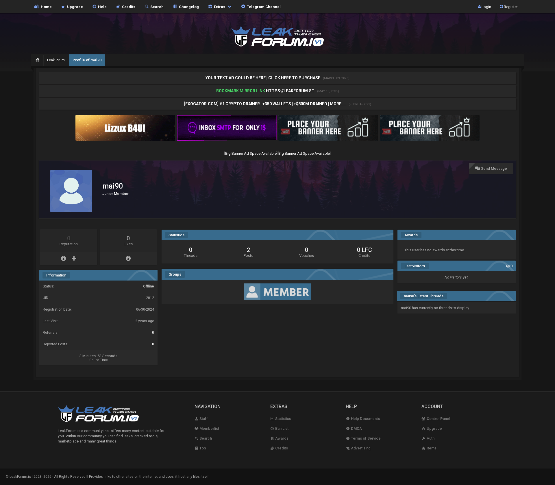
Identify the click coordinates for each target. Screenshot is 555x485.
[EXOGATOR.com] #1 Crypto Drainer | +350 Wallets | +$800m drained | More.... (265, 104)
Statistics (282, 418)
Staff (203, 418)
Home (45, 6)
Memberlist (209, 428)
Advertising (360, 448)
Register (510, 6)
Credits (127, 6)
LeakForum (56, 60)
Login (486, 6)
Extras (219, 6)
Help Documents (365, 418)
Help (101, 6)
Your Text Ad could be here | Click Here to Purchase (263, 77)
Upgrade (434, 428)
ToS (202, 448)
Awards (281, 438)
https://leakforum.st (290, 90)
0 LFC (364, 249)
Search (156, 6)
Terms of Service (365, 438)
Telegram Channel (263, 6)
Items (431, 448)
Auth (430, 438)
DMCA (356, 428)
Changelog (188, 6)
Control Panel (438, 418)
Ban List (281, 428)
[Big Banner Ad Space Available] (251, 153)
